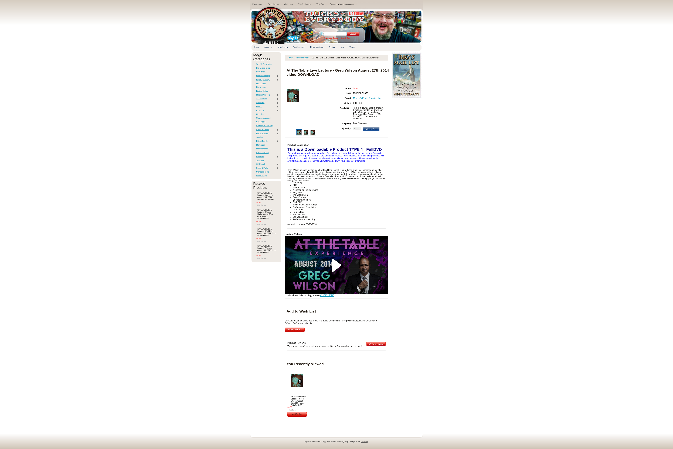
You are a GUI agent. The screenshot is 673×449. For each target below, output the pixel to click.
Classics (260, 114)
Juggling (259, 137)
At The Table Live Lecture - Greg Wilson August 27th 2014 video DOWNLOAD (298, 401)
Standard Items (262, 172)
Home (290, 58)
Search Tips (345, 38)
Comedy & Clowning (264, 126)
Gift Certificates (304, 4)
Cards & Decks (261, 129)
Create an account (346, 4)
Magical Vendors (262, 95)
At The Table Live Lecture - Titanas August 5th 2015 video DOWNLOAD (266, 249)
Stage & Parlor (261, 168)
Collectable (261, 122)
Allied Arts (259, 102)
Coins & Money (262, 153)
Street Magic (261, 176)
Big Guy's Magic (262, 79)
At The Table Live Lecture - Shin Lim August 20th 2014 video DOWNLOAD (265, 196)
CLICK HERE (327, 295)
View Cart (320, 4)
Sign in (332, 4)
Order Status (273, 4)
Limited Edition (262, 91)
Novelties (259, 156)
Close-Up (259, 110)
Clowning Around (263, 118)
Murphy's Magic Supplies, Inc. (367, 98)
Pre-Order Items (263, 68)
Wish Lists (288, 4)
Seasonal (260, 160)
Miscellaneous (262, 149)
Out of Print (261, 83)
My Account (257, 4)
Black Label (261, 87)
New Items (260, 72)
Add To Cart (297, 414)
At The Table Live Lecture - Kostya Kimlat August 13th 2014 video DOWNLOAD (265, 214)
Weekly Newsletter (264, 64)
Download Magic (262, 76)
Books (258, 106)
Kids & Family (261, 141)
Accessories (260, 99)
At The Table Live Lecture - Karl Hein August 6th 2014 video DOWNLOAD (266, 232)
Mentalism (260, 145)
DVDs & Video (261, 133)
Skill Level (259, 164)
